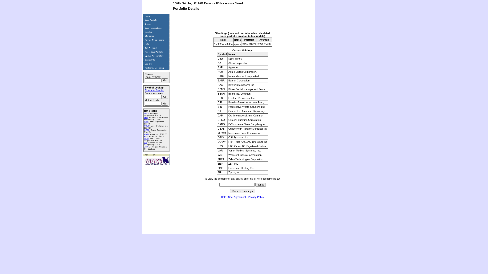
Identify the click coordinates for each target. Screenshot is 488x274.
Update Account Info (154, 56)
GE (145, 143)
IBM (146, 117)
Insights (148, 32)
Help (223, 197)
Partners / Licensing (154, 68)
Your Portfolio (151, 20)
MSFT (146, 113)
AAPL (146, 134)
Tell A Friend (151, 48)
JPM (146, 147)
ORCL (146, 130)
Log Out (148, 64)
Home (147, 16)
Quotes (148, 24)
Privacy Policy (256, 197)
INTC (146, 122)
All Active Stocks (154, 90)
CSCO (147, 126)
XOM (146, 138)
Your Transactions (153, 28)
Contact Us (150, 60)
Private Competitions (154, 40)
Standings (149, 36)
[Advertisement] (242, 22)
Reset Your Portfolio (154, 52)
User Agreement (237, 197)
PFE (146, 136)
